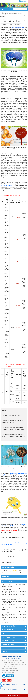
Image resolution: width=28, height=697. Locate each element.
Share (4, 24)
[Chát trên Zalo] (1, 687)
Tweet (10, 24)
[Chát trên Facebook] (1, 684)
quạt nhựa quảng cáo (18, 27)
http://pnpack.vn (11, 672)
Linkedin (18, 24)
